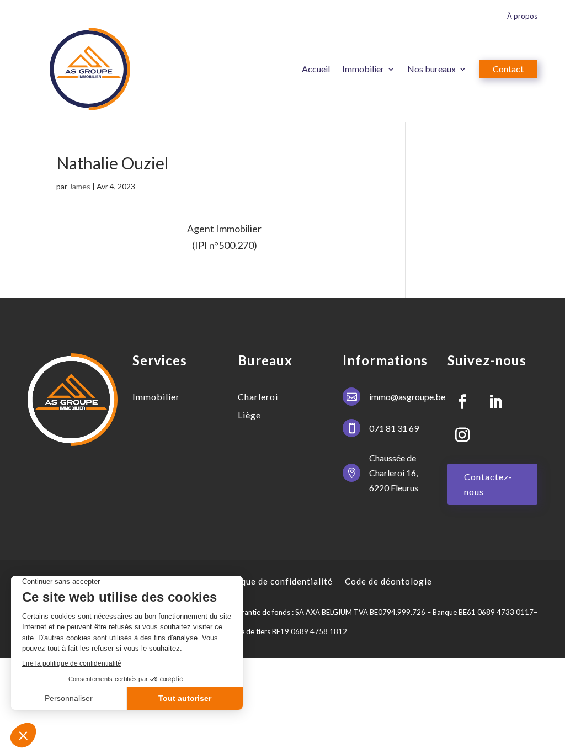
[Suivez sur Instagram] (462, 435)
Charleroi (258, 397)
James (79, 186)
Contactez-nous (488, 484)
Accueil (316, 68)
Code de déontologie (388, 581)
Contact (508, 68)
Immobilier (363, 68)
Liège (249, 415)
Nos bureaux (431, 68)
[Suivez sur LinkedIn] (495, 401)
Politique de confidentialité (275, 581)
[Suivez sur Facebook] (462, 401)
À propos (522, 16)
